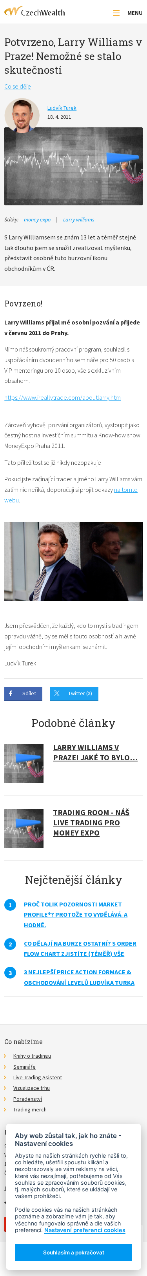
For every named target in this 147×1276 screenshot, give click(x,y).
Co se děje (17, 86)
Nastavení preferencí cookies (84, 1230)
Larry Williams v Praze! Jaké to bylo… (95, 752)
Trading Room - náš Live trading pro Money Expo (91, 822)
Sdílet (29, 693)
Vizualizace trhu (31, 1087)
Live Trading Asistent (37, 1077)
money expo (37, 219)
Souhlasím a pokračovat (73, 1252)
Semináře (24, 1066)
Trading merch (30, 1109)
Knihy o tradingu (32, 1055)
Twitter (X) (80, 693)
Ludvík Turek (61, 107)
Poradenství (27, 1098)
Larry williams (78, 219)
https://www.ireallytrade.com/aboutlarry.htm (62, 397)
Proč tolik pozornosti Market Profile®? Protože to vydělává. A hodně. (75, 914)
